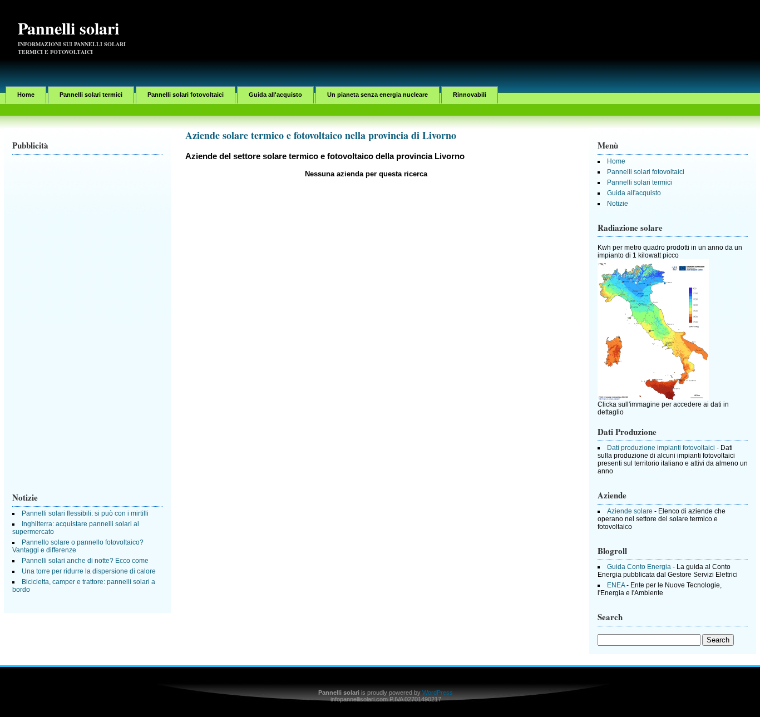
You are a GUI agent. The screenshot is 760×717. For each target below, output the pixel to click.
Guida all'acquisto (275, 94)
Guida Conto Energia (639, 567)
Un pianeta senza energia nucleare (377, 94)
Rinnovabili (469, 94)
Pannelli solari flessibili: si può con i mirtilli (85, 513)
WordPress (437, 692)
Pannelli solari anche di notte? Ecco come (85, 561)
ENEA (616, 585)
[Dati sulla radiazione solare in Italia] (653, 398)
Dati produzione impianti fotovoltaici (661, 448)
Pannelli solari (68, 28)
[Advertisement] (554, 31)
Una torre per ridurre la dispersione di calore (89, 571)
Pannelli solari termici (91, 94)
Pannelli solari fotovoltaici (185, 94)
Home (25, 94)
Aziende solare (630, 511)
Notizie (617, 203)
